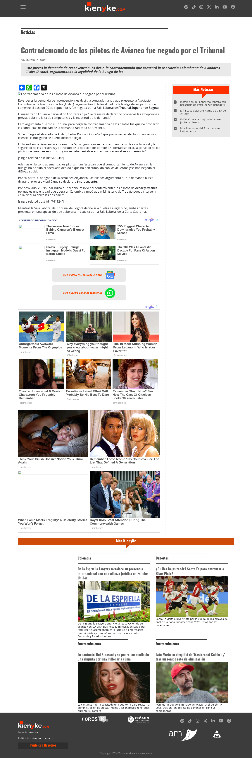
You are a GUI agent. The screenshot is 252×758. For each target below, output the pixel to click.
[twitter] (209, 7)
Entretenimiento (89, 644)
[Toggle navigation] (23, 7)
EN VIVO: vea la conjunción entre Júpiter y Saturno (200, 121)
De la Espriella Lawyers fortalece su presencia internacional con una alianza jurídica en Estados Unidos (113, 574)
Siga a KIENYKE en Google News (83, 275)
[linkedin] (217, 7)
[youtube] (224, 7)
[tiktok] (194, 7)
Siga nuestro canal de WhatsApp (83, 293)
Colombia (84, 558)
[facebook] (233, 7)
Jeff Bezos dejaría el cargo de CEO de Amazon (203, 112)
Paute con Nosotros (43, 745)
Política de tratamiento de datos (35, 738)
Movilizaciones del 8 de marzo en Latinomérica (200, 129)
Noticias (28, 32)
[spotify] (186, 7)
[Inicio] (105, 7)
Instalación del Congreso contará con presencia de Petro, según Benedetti (203, 103)
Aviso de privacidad (28, 732)
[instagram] (201, 7)
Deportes (162, 558)
